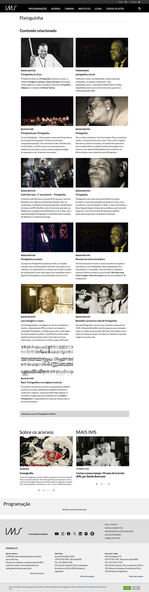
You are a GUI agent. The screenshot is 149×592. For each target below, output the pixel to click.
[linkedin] (80, 534)
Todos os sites (115, 8)
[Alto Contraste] (139, 2)
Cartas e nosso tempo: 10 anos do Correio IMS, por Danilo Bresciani (100, 475)
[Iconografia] (46, 451)
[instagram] (62, 534)
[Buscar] (139, 8)
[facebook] (68, 534)
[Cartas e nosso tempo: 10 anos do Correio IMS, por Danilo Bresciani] (102, 451)
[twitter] (74, 534)
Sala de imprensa (113, 535)
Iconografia (26, 473)
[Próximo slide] (54, 490)
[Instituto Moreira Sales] (27, 531)
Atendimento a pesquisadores (119, 531)
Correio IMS (82, 469)
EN (126, 2)
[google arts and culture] (92, 534)
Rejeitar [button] (136, 588)
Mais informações (37, 573)
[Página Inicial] (11, 8)
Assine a (114, 528)
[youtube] (57, 534)
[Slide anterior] (39, 490)
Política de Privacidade (86, 587)
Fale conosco (111, 524)
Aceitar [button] (127, 588)
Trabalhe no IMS (112, 538)
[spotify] (86, 534)
